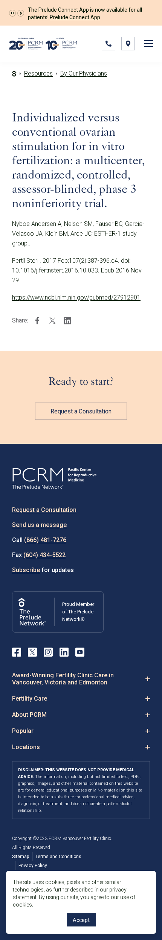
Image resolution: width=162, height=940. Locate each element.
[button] (12, 13)
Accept (81, 920)
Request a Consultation (81, 411)
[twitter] (52, 321)
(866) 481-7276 (45, 539)
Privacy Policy (32, 865)
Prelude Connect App (75, 17)
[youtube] (79, 652)
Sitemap (20, 856)
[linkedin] (67, 321)
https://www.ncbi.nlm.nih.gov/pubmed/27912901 (76, 297)
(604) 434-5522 (44, 555)
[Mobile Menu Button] (148, 43)
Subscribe (26, 570)
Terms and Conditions (58, 856)
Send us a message (39, 524)
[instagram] (48, 652)
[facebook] (37, 321)
